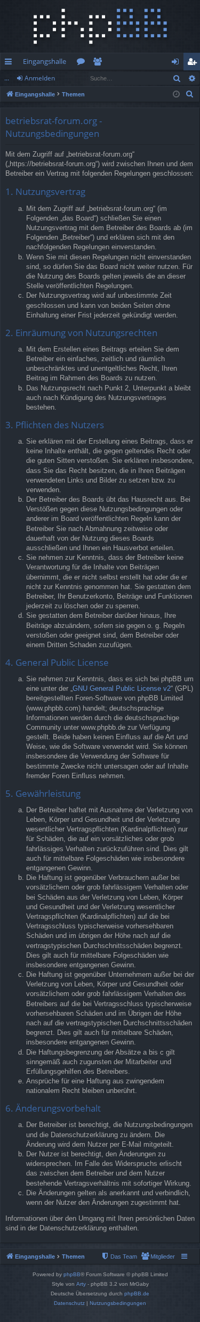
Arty (81, 1284)
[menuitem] (190, 94)
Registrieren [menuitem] (194, 63)
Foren (83, 63)
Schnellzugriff (10, 63)
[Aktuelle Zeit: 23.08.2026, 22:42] (176, 94)
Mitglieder (99, 63)
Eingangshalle (44, 61)
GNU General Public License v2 (122, 688)
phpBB (72, 1274)
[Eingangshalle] (100, 26)
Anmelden (40, 78)
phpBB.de (136, 1293)
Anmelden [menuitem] (177, 63)
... (6, 78)
